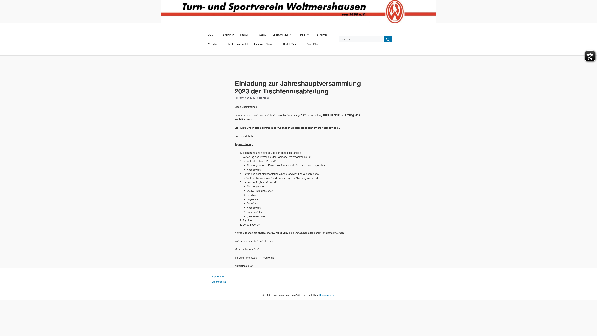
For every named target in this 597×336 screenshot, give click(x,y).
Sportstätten (313, 44)
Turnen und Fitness (263, 44)
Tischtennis (321, 34)
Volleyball (213, 44)
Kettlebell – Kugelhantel (236, 44)
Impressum (217, 276)
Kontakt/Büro (289, 44)
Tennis (301, 34)
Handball (262, 34)
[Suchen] (388, 39)
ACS (210, 34)
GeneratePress (327, 294)
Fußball (244, 34)
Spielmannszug (280, 34)
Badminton (228, 34)
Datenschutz (218, 281)
